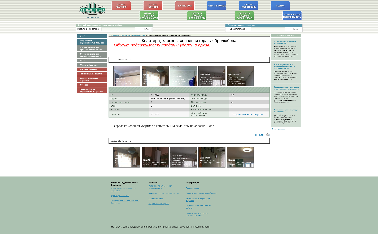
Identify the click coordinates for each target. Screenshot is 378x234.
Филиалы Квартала (88, 65)
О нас (82, 60)
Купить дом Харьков (120, 195)
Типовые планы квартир (91, 74)
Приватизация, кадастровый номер (201, 193)
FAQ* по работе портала (159, 203)
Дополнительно (192, 188)
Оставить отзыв (156, 198)
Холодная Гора (238, 114)
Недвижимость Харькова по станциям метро (197, 214)
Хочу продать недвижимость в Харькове (92, 42)
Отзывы (84, 85)
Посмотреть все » (279, 129)
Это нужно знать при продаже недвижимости (91, 48)
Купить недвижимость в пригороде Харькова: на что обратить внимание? (284, 66)
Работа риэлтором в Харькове (89, 79)
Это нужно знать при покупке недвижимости (90, 55)
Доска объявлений (88, 69)
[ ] (256, 135)
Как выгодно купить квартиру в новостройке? (286, 111)
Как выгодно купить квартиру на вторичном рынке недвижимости (286, 88)
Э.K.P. (82, 36)
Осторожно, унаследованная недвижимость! (285, 42)
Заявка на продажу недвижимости (164, 193)
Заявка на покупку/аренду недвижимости (160, 187)
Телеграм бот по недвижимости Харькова (91, 90)
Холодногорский (255, 114)
